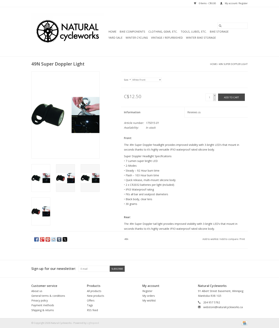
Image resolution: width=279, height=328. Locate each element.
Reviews (193, 112)
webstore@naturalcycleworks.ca (223, 307)
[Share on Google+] (42, 239)
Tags (90, 305)
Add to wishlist (211, 239)
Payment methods (42, 305)
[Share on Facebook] (36, 239)
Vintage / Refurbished (167, 37)
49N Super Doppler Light (233, 64)
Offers (91, 300)
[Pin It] (48, 239)
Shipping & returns (42, 310)
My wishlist (149, 300)
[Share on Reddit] (53, 239)
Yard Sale (115, 37)
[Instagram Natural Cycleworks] (245, 269)
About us (36, 291)
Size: (127, 79)
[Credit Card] (244, 322)
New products (95, 296)
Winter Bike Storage (201, 37)
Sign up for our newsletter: (53, 269)
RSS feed (92, 310)
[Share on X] (65, 239)
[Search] (220, 26)
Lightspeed (93, 323)
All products (94, 291)
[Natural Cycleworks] (69, 32)
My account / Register (236, 3)
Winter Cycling (137, 37)
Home (112, 31)
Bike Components (132, 31)
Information (132, 112)
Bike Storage (219, 31)
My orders (148, 296)
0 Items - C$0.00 (207, 3)
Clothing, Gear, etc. (162, 31)
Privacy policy (39, 300)
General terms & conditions (48, 296)
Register (147, 291)
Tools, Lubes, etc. (193, 31)
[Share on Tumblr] (59, 239)
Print (242, 239)
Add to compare (229, 239)
